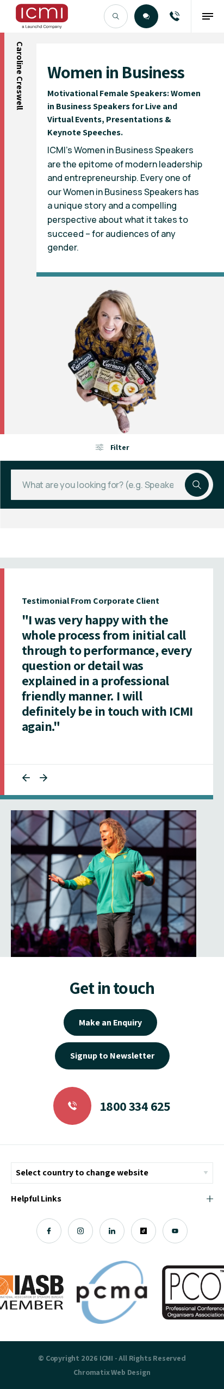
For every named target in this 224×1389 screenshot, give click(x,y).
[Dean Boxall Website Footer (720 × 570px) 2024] (103, 883)
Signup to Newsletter (112, 1055)
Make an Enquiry (110, 1022)
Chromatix (91, 1372)
